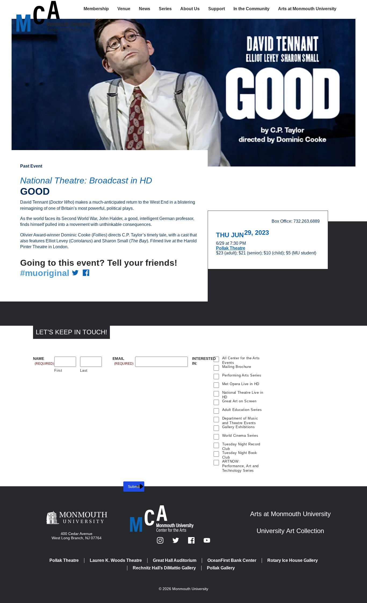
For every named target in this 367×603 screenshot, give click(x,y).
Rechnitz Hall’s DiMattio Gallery (164, 568)
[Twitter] (176, 542)
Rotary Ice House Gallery (292, 560)
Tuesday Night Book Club (239, 453)
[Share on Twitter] (75, 273)
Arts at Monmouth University (307, 8)
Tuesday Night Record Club (241, 445)
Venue (123, 8)
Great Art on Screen (239, 401)
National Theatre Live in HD (242, 393)
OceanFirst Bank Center (231, 560)
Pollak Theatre (230, 248)
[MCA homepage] (37, 10)
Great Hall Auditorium (174, 560)
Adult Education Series (242, 410)
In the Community (251, 8)
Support (216, 8)
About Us (190, 8)
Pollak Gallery (221, 568)
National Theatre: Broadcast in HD (86, 180)
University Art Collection (290, 530)
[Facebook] (192, 542)
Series (165, 8)
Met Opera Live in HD (240, 384)
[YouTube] (207, 542)
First (58, 370)
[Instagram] (160, 542)
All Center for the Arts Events (241, 358)
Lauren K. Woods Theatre (116, 560)
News (144, 8)
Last (84, 370)
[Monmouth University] (76, 518)
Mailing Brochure (236, 367)
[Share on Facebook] (86, 273)
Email (123, 358)
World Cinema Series (240, 436)
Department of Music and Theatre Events (240, 419)
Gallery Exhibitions (238, 427)
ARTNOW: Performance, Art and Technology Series (240, 462)
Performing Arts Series (241, 375)
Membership (96, 8)
